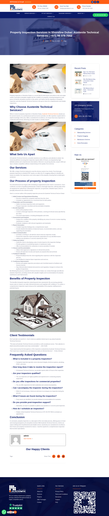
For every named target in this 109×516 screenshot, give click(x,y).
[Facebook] (92, 2)
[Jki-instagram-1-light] (15, 512)
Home (18, 13)
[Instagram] (95, 2)
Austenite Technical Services (50, 114)
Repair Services (30, 13)
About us (80, 13)
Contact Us (51, 16)
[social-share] (53, 456)
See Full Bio (27, 438)
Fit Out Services (47, 13)
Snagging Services (65, 13)
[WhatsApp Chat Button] (4, 512)
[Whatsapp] (98, 2)
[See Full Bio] (32, 439)
